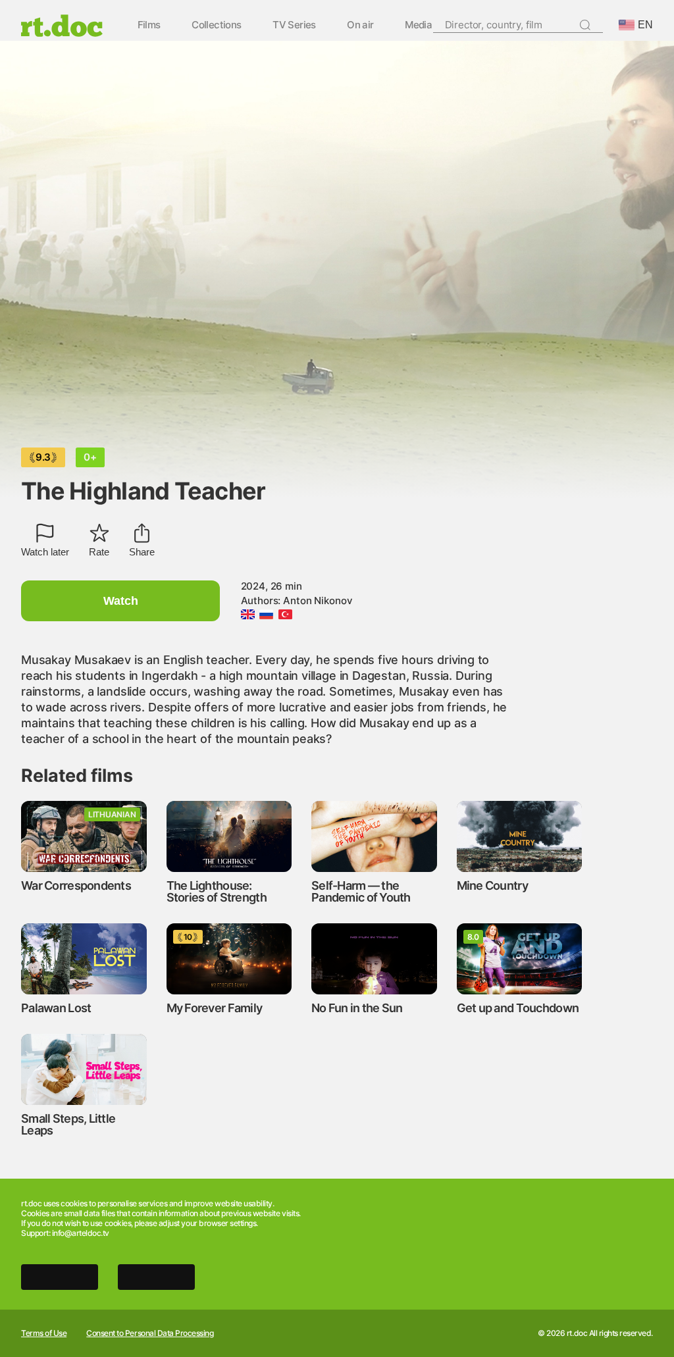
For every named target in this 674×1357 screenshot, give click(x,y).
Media (418, 25)
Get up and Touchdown (518, 1008)
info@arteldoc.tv (80, 1233)
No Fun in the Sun (357, 1008)
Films (149, 25)
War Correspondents (76, 885)
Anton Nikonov (317, 600)
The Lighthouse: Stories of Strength (217, 891)
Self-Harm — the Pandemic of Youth (361, 891)
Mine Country (492, 885)
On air (360, 25)
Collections (216, 25)
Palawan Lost (56, 1008)
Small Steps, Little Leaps (68, 1124)
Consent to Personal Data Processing (149, 1333)
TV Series (294, 25)
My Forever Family (215, 1008)
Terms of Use (43, 1333)
